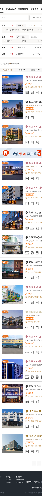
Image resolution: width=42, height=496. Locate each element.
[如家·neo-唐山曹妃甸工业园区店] (12, 303)
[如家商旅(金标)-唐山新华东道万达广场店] (12, 254)
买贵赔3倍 (29, 84)
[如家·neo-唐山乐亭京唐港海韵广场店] (12, 378)
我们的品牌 (11, 9)
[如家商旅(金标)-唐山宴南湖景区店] (12, 279)
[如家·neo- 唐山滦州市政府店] (12, 204)
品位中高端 (21, 37)
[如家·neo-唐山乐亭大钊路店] (12, 143)
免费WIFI (21, 54)
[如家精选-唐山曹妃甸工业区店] (12, 229)
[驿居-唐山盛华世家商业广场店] (12, 452)
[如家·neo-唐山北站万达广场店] (12, 353)
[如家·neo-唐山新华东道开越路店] (12, 93)
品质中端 (34, 37)
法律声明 (29, 482)
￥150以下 (21, 47)
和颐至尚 (9, 41)
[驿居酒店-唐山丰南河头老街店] (12, 428)
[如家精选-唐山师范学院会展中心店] (12, 118)
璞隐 (24, 41)
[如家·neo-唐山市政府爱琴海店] (12, 179)
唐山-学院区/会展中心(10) (29, 30)
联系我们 (37, 482)
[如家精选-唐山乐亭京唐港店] (12, 403)
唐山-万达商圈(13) (12, 30)
